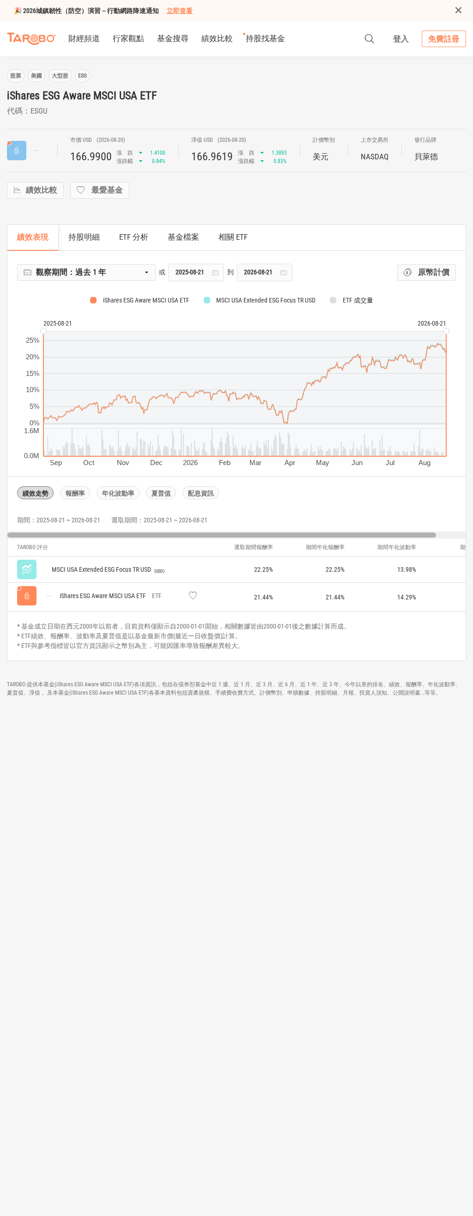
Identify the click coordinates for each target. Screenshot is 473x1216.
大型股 (60, 76)
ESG (82, 76)
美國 (36, 76)
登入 (401, 38)
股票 (15, 76)
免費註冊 (444, 38)
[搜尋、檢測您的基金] (369, 38)
